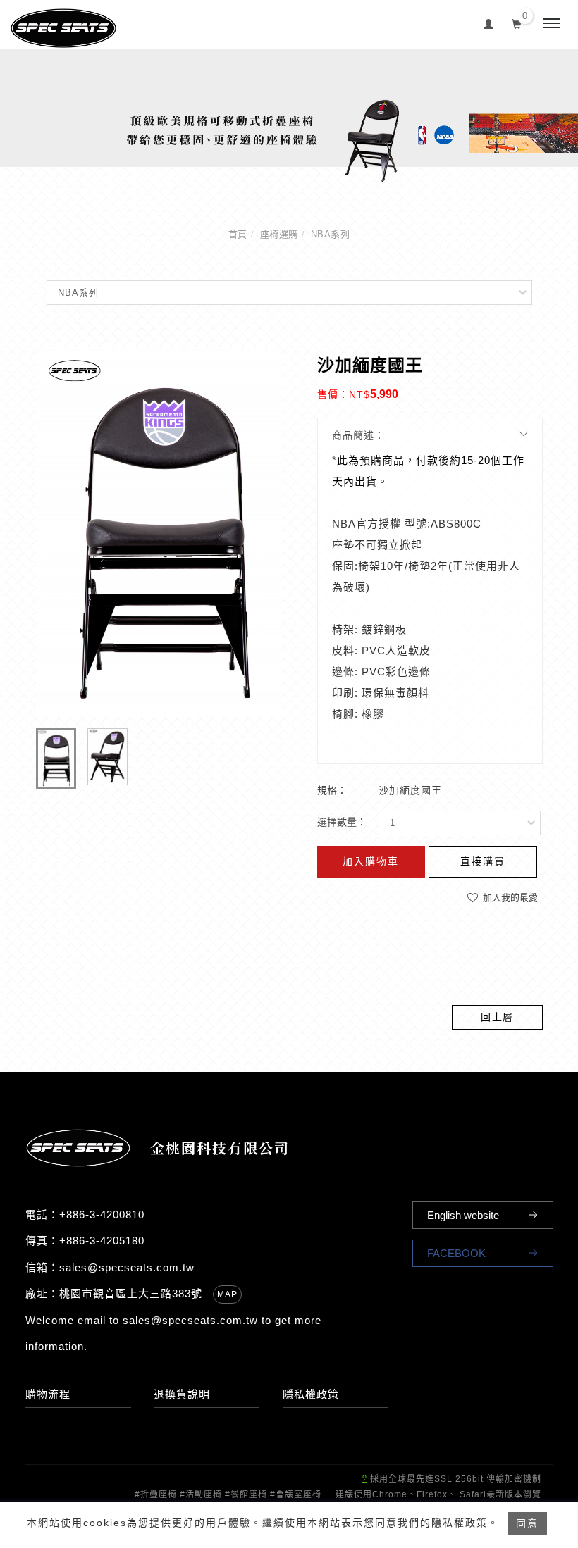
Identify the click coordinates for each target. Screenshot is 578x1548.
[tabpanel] (289, 116)
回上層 (497, 1017)
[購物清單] (517, 22)
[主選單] (551, 23)
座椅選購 (279, 234)
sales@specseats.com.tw (127, 1267)
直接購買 (482, 861)
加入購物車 (371, 861)
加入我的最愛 (509, 897)
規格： (332, 790)
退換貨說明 (182, 1394)
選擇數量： (342, 822)
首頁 (237, 234)
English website (463, 1215)
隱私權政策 (311, 1394)
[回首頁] (63, 28)
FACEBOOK (456, 1253)
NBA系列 (330, 234)
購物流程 (47, 1394)
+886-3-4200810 (101, 1215)
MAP (227, 1294)
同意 (527, 1523)
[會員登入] (489, 22)
